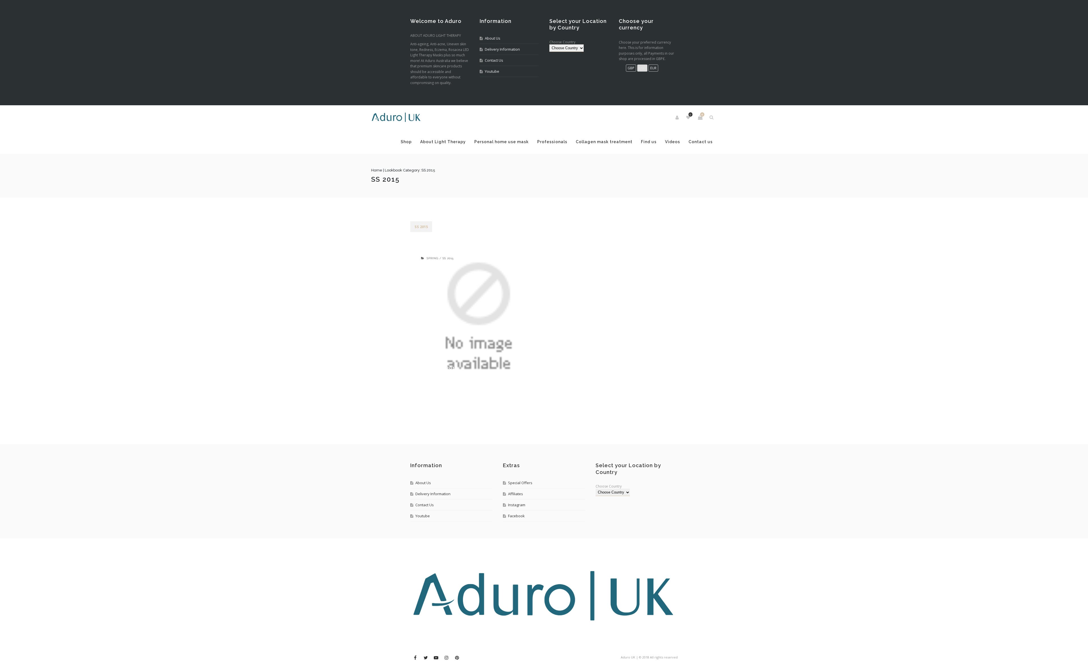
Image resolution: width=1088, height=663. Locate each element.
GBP (631, 68)
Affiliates (515, 518)
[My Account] (638, 117)
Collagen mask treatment (618, 142)
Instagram (516, 529)
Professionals (566, 142)
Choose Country (562, 42)
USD (642, 68)
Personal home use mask (515, 142)
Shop (420, 142)
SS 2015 (421, 251)
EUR (653, 68)
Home (415, 194)
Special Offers (520, 507)
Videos (422, 166)
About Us (492, 38)
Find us (662, 142)
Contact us (450, 166)
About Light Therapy (457, 142)
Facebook (516, 540)
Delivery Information (502, 49)
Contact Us (494, 60)
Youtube (492, 71)
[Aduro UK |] (435, 117)
